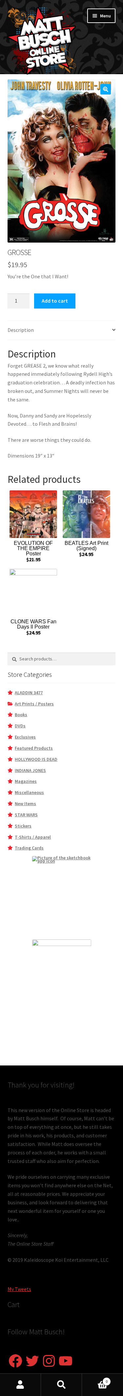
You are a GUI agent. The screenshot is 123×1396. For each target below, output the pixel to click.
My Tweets (19, 1289)
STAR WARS (26, 815)
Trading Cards (29, 848)
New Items (25, 803)
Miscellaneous (29, 792)
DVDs (20, 726)
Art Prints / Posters (34, 704)
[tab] (62, 330)
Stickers (23, 826)
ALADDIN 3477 (29, 693)
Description (21, 330)
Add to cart (55, 300)
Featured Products (34, 748)
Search (61, 1385)
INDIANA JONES (30, 770)
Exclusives (25, 737)
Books (21, 715)
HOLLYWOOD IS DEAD (36, 759)
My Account (20, 1385)
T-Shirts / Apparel (33, 837)
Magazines (26, 781)
